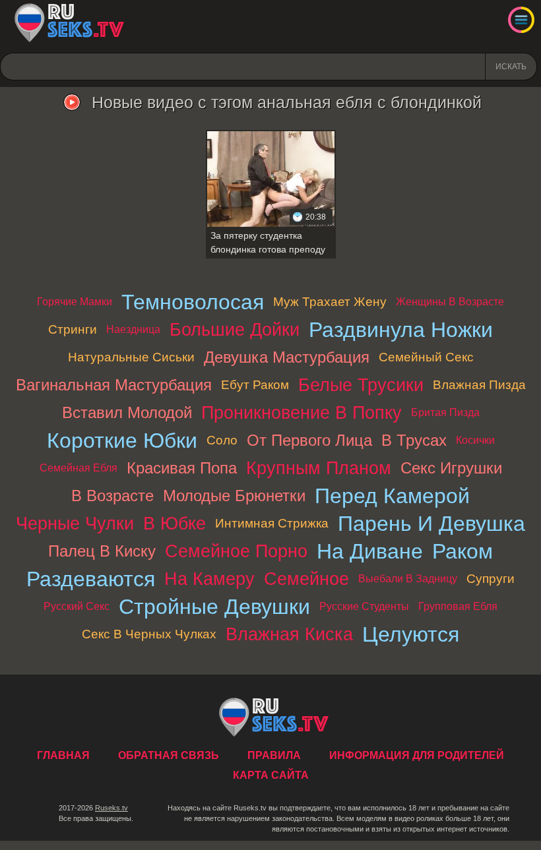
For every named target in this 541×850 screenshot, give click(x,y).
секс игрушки (451, 468)
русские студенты (364, 606)
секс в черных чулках (149, 634)
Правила (274, 755)
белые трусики (361, 385)
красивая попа (182, 468)
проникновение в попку (301, 412)
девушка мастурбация (286, 357)
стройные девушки (214, 606)
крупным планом (318, 468)
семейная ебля (78, 467)
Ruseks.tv (111, 808)
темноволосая (192, 302)
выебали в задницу (407, 578)
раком (462, 551)
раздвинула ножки (401, 329)
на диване (370, 551)
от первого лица (309, 440)
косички (475, 440)
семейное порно (236, 551)
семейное (306, 578)
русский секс (77, 606)
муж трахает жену (330, 302)
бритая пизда (445, 412)
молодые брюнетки (234, 495)
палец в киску (102, 551)
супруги (490, 579)
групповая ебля (457, 606)
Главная (69, 23)
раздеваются (90, 579)
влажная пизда (479, 385)
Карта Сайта (271, 775)
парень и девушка (431, 523)
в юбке (174, 523)
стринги (72, 329)
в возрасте (112, 495)
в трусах (414, 440)
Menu (521, 20)
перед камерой (392, 495)
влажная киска (289, 634)
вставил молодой (127, 412)
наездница (133, 329)
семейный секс (426, 357)
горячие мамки (74, 301)
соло (222, 440)
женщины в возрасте (450, 301)
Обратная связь (168, 755)
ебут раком (255, 385)
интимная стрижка (272, 523)
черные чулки (75, 523)
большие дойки (235, 329)
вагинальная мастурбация (114, 385)
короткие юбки (122, 440)
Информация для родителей (416, 755)
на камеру (209, 578)
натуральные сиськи (131, 357)
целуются (410, 634)
